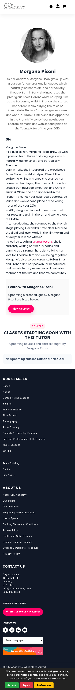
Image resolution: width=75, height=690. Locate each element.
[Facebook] (5, 630)
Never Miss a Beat (14, 603)
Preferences (44, 685)
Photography (10, 421)
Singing (7, 403)
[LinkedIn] (18, 630)
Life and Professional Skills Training (24, 439)
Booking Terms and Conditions (21, 524)
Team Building (11, 463)
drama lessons (42, 242)
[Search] (51, 6)
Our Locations (11, 506)
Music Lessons (11, 445)
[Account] (57, 7)
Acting (6, 392)
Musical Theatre (12, 409)
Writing (7, 451)
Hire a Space (10, 518)
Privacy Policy (11, 553)
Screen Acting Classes (16, 398)
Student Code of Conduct (17, 542)
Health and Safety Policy (17, 536)
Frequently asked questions (19, 512)
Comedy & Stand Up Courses (20, 433)
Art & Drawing (11, 427)
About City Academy (15, 495)
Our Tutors (9, 501)
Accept (11, 685)
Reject (26, 685)
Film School (10, 415)
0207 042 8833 (11, 592)
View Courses (21, 308)
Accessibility (10, 530)
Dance (6, 386)
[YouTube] (24, 630)
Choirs (6, 469)
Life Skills (9, 475)
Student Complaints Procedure (21, 548)
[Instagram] (11, 630)
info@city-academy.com (17, 588)
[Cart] (64, 6)
